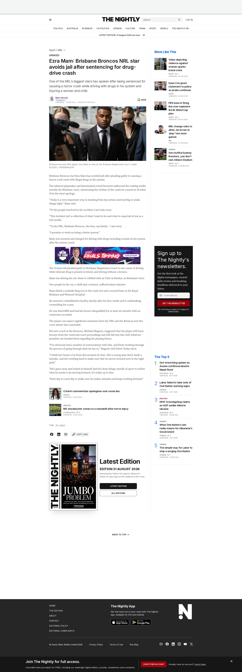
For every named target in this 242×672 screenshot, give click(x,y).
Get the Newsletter (173, 303)
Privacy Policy (173, 311)
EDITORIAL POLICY (58, 626)
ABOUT (52, 615)
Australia (72, 28)
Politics (58, 28)
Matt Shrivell (61, 98)
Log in (189, 20)
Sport (152, 28)
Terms (183, 309)
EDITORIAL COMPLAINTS (61, 631)
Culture (130, 28)
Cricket (66, 395)
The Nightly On (180, 28)
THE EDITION (56, 610)
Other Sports (69, 412)
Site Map (134, 644)
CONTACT (54, 621)
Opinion (117, 28)
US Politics (103, 28)
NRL (60, 50)
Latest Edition (118, 486)
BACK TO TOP (119, 534)
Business (87, 28)
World (164, 28)
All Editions (118, 493)
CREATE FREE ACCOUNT (153, 664)
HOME (52, 605)
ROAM (142, 28)
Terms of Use (116, 644)
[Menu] (50, 20)
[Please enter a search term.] (179, 20)
